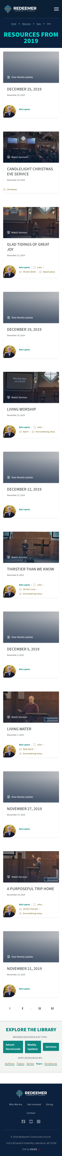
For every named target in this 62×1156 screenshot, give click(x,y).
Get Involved (34, 1104)
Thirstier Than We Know (30, 569)
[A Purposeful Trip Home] (31, 866)
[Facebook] (23, 1121)
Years (39, 24)
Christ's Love (29, 589)
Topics (20, 1064)
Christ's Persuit (30, 909)
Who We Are (15, 1104)
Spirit (25, 431)
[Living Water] (31, 707)
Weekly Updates (33, 1047)
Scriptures (50, 1064)
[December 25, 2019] (31, 67)
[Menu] (56, 9)
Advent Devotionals (13, 1047)
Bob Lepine (24, 109)
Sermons (50, 1047)
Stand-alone (49, 272)
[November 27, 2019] (31, 786)
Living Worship (21, 409)
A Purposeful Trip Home (30, 889)
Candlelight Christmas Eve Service (30, 171)
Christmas (12, 189)
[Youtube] (31, 1121)
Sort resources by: (30, 1058)
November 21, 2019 (24, 969)
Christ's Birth (29, 272)
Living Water (19, 729)
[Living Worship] (31, 387)
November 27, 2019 (24, 809)
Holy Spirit (28, 749)
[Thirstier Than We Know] (31, 547)
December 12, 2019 (24, 489)
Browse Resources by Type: (30, 1037)
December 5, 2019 (23, 649)
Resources (26, 24)
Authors (10, 1064)
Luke (39, 267)
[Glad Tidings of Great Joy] (31, 222)
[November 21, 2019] (31, 946)
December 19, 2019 (24, 329)
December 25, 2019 (24, 89)
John (39, 427)
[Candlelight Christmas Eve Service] (31, 147)
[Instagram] (39, 1121)
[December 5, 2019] (31, 627)
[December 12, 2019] (31, 467)
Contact (31, 1113)
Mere (32, 1149)
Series (30, 1064)
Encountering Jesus (45, 431)
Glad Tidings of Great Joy (28, 247)
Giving (49, 1104)
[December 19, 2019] (31, 307)
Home (13, 24)
